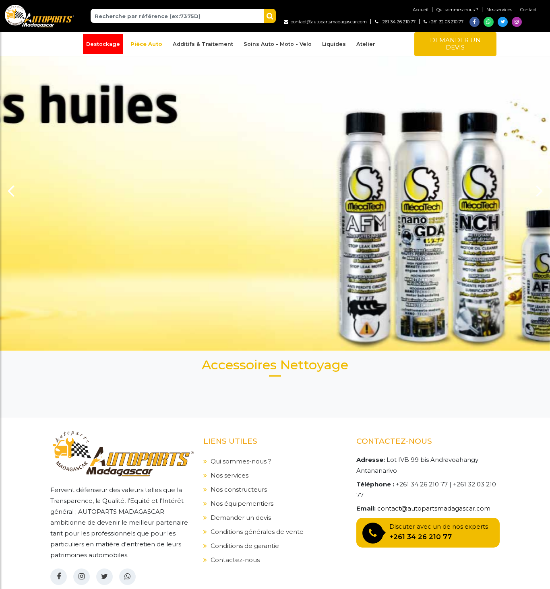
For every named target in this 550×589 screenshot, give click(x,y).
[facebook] (58, 576)
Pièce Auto (146, 44)
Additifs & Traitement (203, 44)
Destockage (103, 44)
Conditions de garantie (245, 546)
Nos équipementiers (242, 503)
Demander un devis (455, 43)
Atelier (365, 44)
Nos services (499, 9)
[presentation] (10, 189)
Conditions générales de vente (257, 531)
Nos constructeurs (239, 489)
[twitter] (104, 576)
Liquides (334, 44)
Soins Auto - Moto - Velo (278, 44)
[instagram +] (81, 576)
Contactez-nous (235, 560)
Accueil (420, 9)
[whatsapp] (127, 576)
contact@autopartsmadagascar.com (327, 22)
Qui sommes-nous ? (457, 9)
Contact (528, 9)
